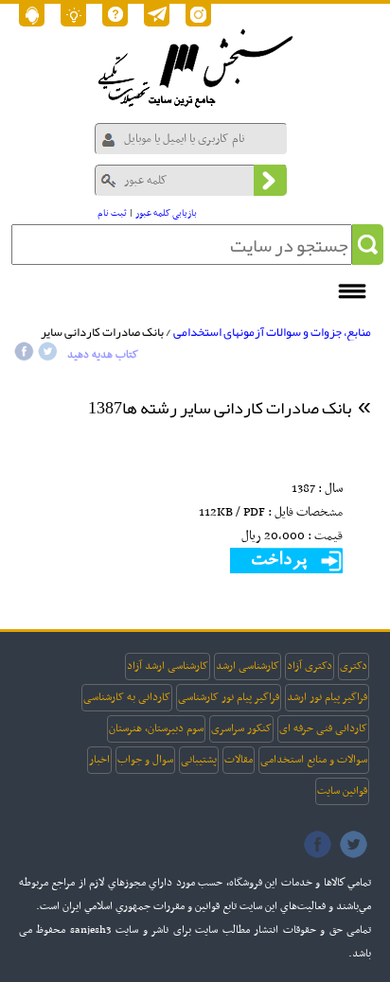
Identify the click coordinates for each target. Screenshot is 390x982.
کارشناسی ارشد (247, 666)
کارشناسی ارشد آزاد (167, 666)
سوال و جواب (145, 759)
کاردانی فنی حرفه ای (323, 728)
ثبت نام (112, 213)
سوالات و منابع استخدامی (313, 759)
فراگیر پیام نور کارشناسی (228, 697)
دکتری (353, 666)
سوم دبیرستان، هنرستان (156, 728)
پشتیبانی (199, 759)
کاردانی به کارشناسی (126, 697)
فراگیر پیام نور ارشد (327, 697)
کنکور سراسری (241, 728)
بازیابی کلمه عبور (166, 213)
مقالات (238, 759)
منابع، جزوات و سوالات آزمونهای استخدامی (272, 332)
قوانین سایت (342, 790)
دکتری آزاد (309, 666)
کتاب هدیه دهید (102, 354)
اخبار (99, 759)
